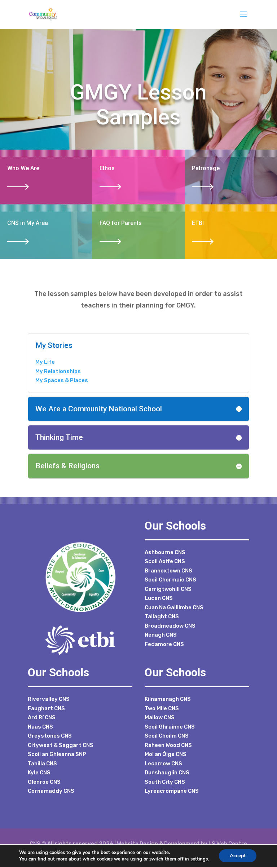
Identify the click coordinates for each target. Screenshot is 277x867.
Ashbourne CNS (165, 552)
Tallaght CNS (162, 616)
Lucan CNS (159, 598)
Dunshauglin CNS (167, 772)
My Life (45, 362)
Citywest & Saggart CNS (60, 745)
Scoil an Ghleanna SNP (57, 754)
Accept (238, 855)
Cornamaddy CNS (51, 791)
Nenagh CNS (161, 635)
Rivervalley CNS (49, 699)
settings (199, 859)
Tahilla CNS (42, 763)
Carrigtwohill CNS (168, 589)
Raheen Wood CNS (168, 745)
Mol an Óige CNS (165, 754)
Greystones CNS (50, 736)
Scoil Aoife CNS (165, 561)
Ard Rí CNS (42, 717)
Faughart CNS (46, 708)
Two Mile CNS (162, 708)
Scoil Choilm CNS (167, 736)
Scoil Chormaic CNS (170, 579)
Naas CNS (40, 727)
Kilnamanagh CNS (168, 699)
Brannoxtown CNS (168, 570)
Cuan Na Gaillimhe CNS (174, 607)
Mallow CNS (160, 717)
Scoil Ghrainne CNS (170, 727)
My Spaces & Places (61, 380)
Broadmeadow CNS (170, 626)
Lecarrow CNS (163, 763)
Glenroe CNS (44, 782)
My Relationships (58, 371)
